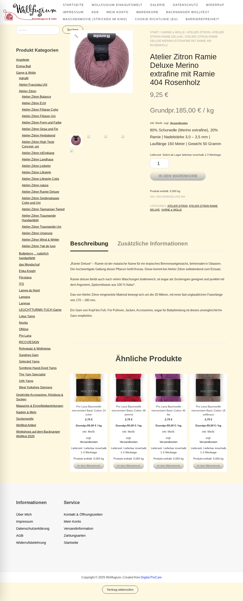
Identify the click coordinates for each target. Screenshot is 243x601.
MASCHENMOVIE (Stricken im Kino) (95, 19)
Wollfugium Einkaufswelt (117, 4)
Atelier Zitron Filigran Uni (39, 116)
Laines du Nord (29, 290)
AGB (95, 12)
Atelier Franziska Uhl (33, 84)
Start (154, 32)
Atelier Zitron (198, 32)
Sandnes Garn (29, 355)
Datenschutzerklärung (32, 528)
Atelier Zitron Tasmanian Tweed (43, 209)
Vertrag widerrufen (120, 589)
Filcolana (25, 277)
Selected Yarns (29, 361)
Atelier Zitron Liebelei (36, 166)
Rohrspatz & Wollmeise (35, 348)
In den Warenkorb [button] (88, 465)
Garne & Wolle (173, 32)
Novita (23, 322)
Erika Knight (27, 271)
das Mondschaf (29, 264)
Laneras (24, 303)
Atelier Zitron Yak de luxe (39, 246)
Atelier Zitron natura (35, 185)
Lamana (24, 297)
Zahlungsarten (75, 535)
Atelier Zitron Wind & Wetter (40, 239)
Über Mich (24, 514)
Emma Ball (23, 66)
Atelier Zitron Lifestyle (36, 172)
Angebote (22, 59)
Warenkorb (147, 12)
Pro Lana (25, 335)
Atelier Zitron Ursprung (37, 233)
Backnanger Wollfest (187, 12)
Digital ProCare (151, 577)
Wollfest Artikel (26, 425)
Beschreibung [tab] (89, 243)
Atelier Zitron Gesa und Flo (40, 129)
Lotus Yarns (27, 316)
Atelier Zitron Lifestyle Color (40, 178)
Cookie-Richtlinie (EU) (156, 19)
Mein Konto (118, 12)
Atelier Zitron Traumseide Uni (41, 226)
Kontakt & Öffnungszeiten (83, 514)
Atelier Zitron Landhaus (37, 159)
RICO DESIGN (29, 342)
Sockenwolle (25, 418)
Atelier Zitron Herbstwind (38, 135)
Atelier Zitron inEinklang (38, 153)
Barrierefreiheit (202, 19)
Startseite (73, 4)
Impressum (73, 12)
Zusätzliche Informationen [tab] (153, 243)
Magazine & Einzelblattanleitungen (39, 405)
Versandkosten (179, 123)
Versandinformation (78, 528)
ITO (21, 284)
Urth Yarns (26, 381)
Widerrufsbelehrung (31, 543)
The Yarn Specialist (32, 374)
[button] (76, 36)
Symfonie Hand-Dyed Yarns (38, 368)
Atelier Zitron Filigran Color (40, 109)
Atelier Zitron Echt (34, 103)
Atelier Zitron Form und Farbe (42, 122)
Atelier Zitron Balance (36, 96)
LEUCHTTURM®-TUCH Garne (40, 309)
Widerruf (215, 4)
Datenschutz (185, 4)
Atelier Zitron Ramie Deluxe (40, 191)
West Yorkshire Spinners (35, 387)
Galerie (157, 4)
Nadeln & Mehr (26, 412)
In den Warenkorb (178, 176)
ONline (23, 329)
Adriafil (23, 78)
